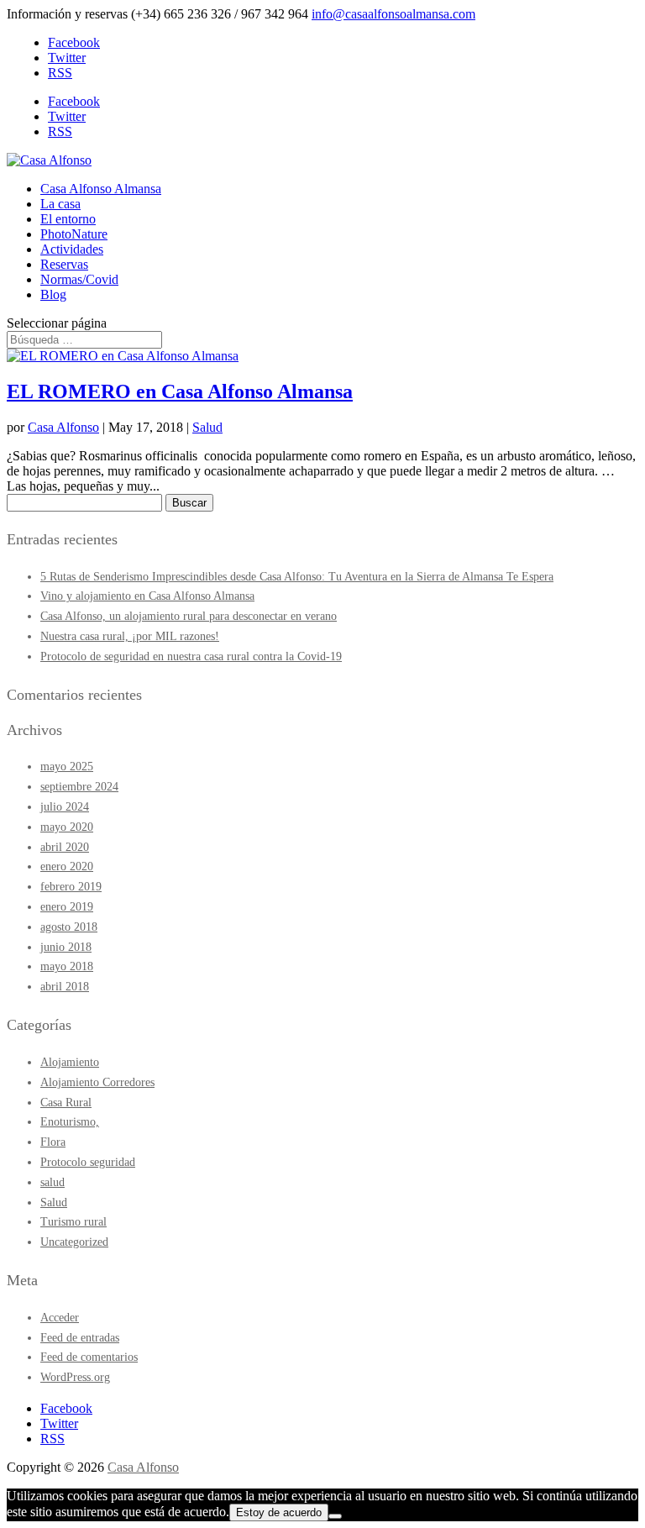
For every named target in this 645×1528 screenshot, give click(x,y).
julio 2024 (64, 807)
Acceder (59, 1317)
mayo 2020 (66, 827)
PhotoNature (74, 234)
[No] (335, 1516)
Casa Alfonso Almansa (100, 188)
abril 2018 (64, 986)
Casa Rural (66, 1102)
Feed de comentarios (89, 1357)
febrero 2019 (71, 886)
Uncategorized (74, 1242)
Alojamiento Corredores (97, 1082)
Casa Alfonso (63, 427)
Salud (207, 427)
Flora (53, 1142)
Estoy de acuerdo (279, 1512)
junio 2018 (66, 947)
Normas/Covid (79, 279)
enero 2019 (66, 907)
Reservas (64, 264)
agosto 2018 (68, 927)
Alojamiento (69, 1062)
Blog (53, 294)
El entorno (68, 219)
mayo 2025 (66, 766)
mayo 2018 (66, 966)
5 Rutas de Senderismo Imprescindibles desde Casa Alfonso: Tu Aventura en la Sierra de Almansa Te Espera (296, 576)
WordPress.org (75, 1377)
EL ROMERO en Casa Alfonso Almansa (180, 391)
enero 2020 (66, 866)
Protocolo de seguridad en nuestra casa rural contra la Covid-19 (191, 656)
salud (52, 1182)
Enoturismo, (69, 1122)
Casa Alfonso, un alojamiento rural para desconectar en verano (188, 616)
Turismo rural (73, 1222)
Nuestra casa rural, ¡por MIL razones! (129, 636)
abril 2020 (64, 847)
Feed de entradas (79, 1337)
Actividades (71, 249)
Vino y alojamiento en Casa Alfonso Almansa (147, 596)
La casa (60, 204)
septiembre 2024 (79, 786)
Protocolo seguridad (87, 1162)
